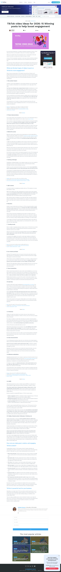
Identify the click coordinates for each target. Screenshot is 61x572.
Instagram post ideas (34, 135)
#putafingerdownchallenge (24, 179)
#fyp (22, 375)
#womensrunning (10, 180)
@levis (8, 304)
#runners (14, 180)
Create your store (55, 2)
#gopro (13, 245)
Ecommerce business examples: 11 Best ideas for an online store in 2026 (39, 543)
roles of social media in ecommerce (30, 358)
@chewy (8, 373)
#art (26, 374)
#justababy (16, 245)
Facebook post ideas (27, 135)
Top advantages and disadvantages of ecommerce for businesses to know (21, 559)
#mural (20, 375)
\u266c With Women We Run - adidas (23, 180)
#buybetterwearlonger (26, 305)
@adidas (8, 178)
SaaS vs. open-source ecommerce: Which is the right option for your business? (21, 551)
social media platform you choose (28, 284)
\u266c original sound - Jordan (15, 246)
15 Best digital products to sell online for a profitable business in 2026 (39, 552)
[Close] (59, 555)
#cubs (24, 245)
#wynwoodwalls (22, 374)
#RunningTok (17, 179)
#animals (27, 245)
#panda (8, 246)
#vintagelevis (14, 305)
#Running (13, 179)
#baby (19, 245)
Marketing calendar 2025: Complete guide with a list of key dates (21, 543)
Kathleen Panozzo (21, 507)
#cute (22, 245)
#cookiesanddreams (22, 108)
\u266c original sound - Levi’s (12, 306)
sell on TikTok (31, 118)
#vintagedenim (19, 305)
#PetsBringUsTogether (15, 374)
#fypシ (24, 375)
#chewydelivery (15, 375)
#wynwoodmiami (10, 375)
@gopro (8, 244)
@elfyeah (8, 106)
